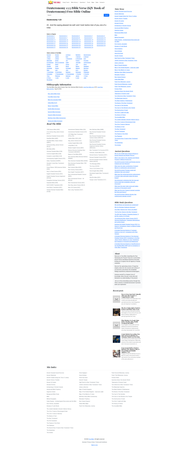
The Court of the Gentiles (121, 105)
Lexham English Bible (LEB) (75, 143)
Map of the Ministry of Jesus (122, 70)
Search (106, 15)
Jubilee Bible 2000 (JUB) (74, 138)
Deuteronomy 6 (51, 38)
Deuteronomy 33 (76, 47)
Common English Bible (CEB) (54, 153)
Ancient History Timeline (121, 18)
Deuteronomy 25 (101, 43)
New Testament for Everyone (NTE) (99, 150)
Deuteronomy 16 (51, 41)
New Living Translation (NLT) (75, 190)
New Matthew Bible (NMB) (97, 129)
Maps (92, 2)
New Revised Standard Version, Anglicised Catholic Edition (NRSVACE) (98, 146)
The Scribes (118, 145)
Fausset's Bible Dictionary (54, 115)
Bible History (74, 2)
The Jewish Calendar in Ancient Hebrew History (127, 119)
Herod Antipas (118, 51)
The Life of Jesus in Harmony (122, 124)
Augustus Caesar (119, 30)
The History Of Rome (120, 115)
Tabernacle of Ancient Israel (122, 93)
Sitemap (84, 442)
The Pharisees (118, 136)
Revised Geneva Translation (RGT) (98, 155)
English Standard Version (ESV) (55, 174)
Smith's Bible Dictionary (54, 109)
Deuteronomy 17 (63, 41)
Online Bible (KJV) (52, 103)
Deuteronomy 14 (88, 39)
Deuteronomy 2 (63, 36)
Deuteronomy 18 (76, 41)
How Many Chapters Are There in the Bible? (126, 209)
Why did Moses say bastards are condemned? (126, 205)
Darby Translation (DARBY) (53, 161)
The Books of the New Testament (124, 103)
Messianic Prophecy (120, 74)
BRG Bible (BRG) (51, 149)
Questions (82, 2)
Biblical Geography (119, 37)
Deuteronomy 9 (88, 38)
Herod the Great (119, 53)
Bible (116, 35)
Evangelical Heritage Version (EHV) (56, 180)
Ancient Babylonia (119, 13)
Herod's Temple (119, 55)
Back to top (94, 445)
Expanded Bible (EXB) (52, 182)
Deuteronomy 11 (51, 39)
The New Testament (120, 129)
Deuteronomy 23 (76, 43)
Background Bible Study (121, 32)
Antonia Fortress (119, 23)
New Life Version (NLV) (74, 187)
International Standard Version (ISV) (77, 132)
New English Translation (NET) (76, 172)
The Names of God (119, 126)
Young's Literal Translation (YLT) (98, 179)
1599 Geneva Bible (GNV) (53, 129)
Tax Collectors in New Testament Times (125, 96)
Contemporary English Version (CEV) (56, 158)
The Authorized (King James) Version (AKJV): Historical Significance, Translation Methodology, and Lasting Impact (127, 220)
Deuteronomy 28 (76, 45)
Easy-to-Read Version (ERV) (54, 171)
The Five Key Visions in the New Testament (126, 212)
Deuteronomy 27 (63, 45)
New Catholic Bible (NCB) (74, 167)
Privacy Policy (91, 442)
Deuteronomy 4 (88, 36)
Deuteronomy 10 (101, 38)
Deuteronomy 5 (101, 36)
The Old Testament (120, 131)
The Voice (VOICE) (94, 166)
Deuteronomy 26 (51, 45)
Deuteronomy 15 (101, 39)
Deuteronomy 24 (88, 43)
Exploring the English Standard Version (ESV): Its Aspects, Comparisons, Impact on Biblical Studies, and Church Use (127, 226)
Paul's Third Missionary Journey (123, 86)
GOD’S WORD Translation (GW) (55, 185)
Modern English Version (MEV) (76, 148)
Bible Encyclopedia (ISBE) (54, 100)
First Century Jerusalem (121, 44)
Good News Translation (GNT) (54, 187)
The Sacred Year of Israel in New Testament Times (60, 428)
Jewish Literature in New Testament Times (126, 60)
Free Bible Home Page (54, 96)
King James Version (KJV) (74, 140)
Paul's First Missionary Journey (122, 81)
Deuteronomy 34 (88, 47)
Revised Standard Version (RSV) (98, 157)
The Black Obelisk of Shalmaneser (123, 100)
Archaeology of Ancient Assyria (123, 25)
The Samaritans (119, 142)
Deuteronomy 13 (76, 39)
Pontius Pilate (118, 89)
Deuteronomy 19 (88, 41)
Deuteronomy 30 (101, 45)
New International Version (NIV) (76, 182)
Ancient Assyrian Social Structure (123, 11)
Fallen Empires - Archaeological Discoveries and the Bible (61, 401)
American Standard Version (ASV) (55, 136)
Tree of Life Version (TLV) (96, 168)
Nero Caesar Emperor (120, 77)
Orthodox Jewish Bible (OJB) (97, 152)
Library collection (119, 63)
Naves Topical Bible (53, 106)
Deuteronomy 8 (76, 38)
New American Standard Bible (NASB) (78, 161)
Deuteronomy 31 (51, 47)
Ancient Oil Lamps (119, 21)
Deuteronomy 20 (101, 41)
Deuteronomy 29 (88, 45)
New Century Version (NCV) (75, 169)
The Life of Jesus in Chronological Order (125, 122)
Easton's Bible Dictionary (54, 112)
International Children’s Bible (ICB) (77, 129)
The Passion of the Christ (121, 133)
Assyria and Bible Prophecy (122, 28)
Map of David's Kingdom (121, 65)
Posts (88, 2)
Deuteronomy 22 (63, 43)
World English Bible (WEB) (96, 171)
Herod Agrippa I (119, 48)
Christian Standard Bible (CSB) (54, 151)
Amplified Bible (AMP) (52, 138)
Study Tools (66, 2)
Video (96, 2)
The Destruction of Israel (121, 110)
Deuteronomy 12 (63, 39)
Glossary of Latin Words (121, 46)
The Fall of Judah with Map (122, 112)
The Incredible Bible (120, 117)
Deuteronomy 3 (76, 36)
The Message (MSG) (95, 163)
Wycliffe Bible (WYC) (95, 177)
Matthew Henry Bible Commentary (57, 118)
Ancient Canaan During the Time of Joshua (126, 16)
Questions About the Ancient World (124, 91)
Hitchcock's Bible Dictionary (55, 121)
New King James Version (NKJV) (76, 185)
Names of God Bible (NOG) (75, 154)
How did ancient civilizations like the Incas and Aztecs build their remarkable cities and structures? (127, 182)
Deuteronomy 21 (51, 43)
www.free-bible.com (88, 87)
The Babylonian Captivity (121, 98)
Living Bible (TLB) (72, 145)
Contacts (102, 2)
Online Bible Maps (119, 79)
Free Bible (91, 439)
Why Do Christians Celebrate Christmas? (125, 207)
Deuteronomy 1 (51, 36)
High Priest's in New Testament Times (125, 58)
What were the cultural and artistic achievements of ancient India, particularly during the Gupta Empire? (127, 176)
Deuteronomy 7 (63, 38)
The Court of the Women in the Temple (125, 107)
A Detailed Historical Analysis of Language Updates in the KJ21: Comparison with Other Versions (126, 232)
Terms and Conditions (101, 442)
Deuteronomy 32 (63, 47)
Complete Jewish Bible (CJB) (54, 156)
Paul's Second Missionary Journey (123, 84)
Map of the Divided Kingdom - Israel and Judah (127, 67)
